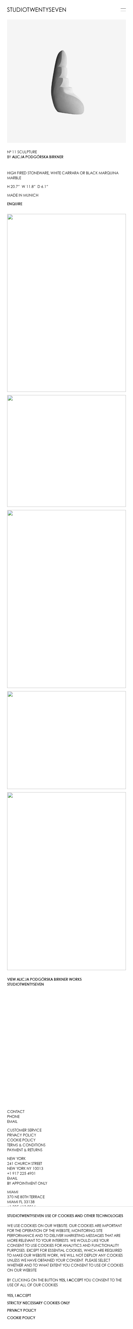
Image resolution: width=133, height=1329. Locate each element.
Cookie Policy (21, 1318)
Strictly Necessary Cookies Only (38, 1303)
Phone (13, 1117)
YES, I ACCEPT (19, 1295)
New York (16, 1159)
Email (12, 1121)
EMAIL (12, 1178)
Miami (12, 1192)
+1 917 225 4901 (21, 1173)
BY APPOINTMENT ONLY (27, 1183)
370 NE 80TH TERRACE (26, 1197)
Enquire (14, 204)
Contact (15, 1112)
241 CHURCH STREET (24, 1164)
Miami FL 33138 (21, 1202)
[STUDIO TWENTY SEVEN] (36, 9)
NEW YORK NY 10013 (25, 1168)
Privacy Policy (21, 1310)
